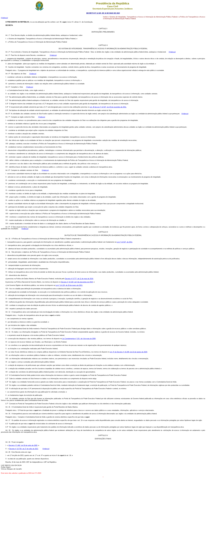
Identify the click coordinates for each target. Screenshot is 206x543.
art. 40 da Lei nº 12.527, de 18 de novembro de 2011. (108, 107)
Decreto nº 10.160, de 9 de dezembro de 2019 (77, 282)
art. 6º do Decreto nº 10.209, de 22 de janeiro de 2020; (129, 352)
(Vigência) (4, 18)
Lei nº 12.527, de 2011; (125, 242)
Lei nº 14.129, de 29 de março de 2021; (69, 285)
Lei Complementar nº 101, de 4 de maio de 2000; (79, 338)
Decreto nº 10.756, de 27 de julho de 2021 (23, 449)
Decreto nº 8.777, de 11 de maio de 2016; (79, 279)
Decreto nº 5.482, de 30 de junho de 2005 (23, 445)
